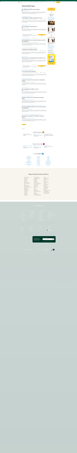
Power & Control (48, 164)
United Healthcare (23, 220)
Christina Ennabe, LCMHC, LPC (28, 118)
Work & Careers (38, 160)
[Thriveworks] (20, 2)
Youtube (38, 247)
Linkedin (40, 247)
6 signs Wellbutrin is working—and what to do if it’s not (32, 17)
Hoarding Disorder (35, 185)
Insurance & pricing (42, 2)
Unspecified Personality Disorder (46, 192)
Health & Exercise (48, 161)
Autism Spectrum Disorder (26, 185)
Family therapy (31, 214)
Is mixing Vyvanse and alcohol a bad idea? (29, 49)
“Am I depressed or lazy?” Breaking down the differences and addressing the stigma (48, 135)
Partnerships (52, 0)
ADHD (24, 184)
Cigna (22, 216)
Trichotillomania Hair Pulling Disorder (47, 190)
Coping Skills (38, 162)
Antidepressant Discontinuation (26, 182)
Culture (32, 105)
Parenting (40, 105)
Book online (58, 2)
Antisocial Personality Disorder (26, 183)
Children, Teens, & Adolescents (26, 105)
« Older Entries (23, 124)
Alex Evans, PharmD (42, 50)
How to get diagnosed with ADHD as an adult (30, 89)
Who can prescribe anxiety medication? (29, 71)
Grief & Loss (38, 163)
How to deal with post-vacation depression (29, 26)
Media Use (38, 156)
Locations (46, 2)
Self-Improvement (28, 157)
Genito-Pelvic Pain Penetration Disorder (37, 183)
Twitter (41, 247)
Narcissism (35, 192)
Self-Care (38, 161)
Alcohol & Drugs (48, 162)
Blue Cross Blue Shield (23, 215)
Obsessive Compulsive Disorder (36, 194)
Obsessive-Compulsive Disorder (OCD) (36, 114)
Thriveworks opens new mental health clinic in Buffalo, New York (33, 57)
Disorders (23, 114)
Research (29, 160)
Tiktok (36, 247)
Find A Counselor (51, 9)
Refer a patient (54, 2)
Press (21, 229)
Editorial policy (22, 228)
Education (55, 0)
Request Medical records (46, 249)
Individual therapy (32, 210)
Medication (23, 16)
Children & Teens (31, 228)
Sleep (48, 156)
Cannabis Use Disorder (26, 191)
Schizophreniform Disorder (46, 184)
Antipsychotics (40, 214)
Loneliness (48, 165)
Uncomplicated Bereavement (46, 191)
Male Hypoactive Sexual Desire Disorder (37, 191)
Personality (48, 157)
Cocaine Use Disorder (26, 192)
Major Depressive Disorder (36, 190)
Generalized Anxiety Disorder (36, 182)
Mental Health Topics (28, 16)
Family (38, 164)
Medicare (22, 214)
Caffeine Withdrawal (26, 190)
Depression (28, 165)
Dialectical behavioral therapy (51, 215)
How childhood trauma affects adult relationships (31, 9)
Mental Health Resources (48, 163)
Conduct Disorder (25, 193)
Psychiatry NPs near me (41, 220)
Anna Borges (25, 90)
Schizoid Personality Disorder (46, 182)
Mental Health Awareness (29, 162)
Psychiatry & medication (36, 2)
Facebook (37, 247)
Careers (50, 228)
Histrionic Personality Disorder (36, 184)
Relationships (30, 78)
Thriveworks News (48, 160)
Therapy (31, 2)
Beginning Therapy (28, 161)
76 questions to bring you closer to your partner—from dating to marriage (51, 26)
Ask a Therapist (38, 165)
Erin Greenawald (32, 42)
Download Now (51, 63)
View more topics (31, 230)
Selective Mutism (45, 185)
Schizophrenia (45, 183)
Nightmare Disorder (35, 193)
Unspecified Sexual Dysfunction (46, 193)
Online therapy (31, 215)
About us (48, 0)
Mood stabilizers (40, 215)
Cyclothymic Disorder (26, 194)
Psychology (38, 157)
